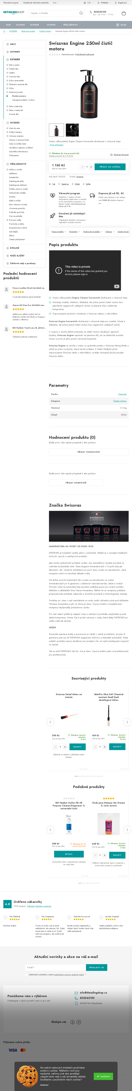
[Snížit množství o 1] (82, 167)
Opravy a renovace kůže (19, 140)
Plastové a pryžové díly (18, 84)
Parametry (73, 231)
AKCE (13, 44)
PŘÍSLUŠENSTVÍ (18, 164)
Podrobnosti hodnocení (84, 54)
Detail (69, 854)
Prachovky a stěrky (16, 224)
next (127, 722)
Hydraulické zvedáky (17, 193)
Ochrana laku (14, 76)
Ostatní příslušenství (17, 239)
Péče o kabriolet (15, 106)
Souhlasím (105, 1076)
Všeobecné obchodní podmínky (36, 2)
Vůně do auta (14, 128)
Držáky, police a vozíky (18, 189)
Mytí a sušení (14, 65)
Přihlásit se (96, 967)
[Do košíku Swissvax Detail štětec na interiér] (77, 746)
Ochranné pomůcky (17, 208)
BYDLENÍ (14, 248)
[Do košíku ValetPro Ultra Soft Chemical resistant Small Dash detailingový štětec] (117, 746)
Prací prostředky (15, 216)
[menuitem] (8, 25)
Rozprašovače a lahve (18, 228)
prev (50, 722)
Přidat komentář (76, 482)
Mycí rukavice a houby (18, 204)
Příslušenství (14, 155)
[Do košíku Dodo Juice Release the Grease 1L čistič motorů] (117, 855)
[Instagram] (79, 1022)
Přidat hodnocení (89, 452)
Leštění (12, 72)
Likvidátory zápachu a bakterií (21, 147)
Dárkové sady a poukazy (22, 263)
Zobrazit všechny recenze (39, 906)
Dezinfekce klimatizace (18, 151)
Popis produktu (58, 231)
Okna (11, 88)
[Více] (121, 25)
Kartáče (12, 196)
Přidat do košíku (110, 167)
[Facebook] (73, 1022)
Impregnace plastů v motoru (23, 100)
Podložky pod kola (16, 212)
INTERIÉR (14, 122)
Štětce (11, 235)
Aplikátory (13, 173)
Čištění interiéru (15, 132)
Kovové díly (14, 114)
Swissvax (79, 176)
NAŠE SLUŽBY (17, 255)
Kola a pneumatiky (16, 80)
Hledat (81, 13)
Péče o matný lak (16, 110)
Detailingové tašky (16, 181)
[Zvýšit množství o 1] (91, 167)
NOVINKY (15, 51)
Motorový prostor (16, 92)
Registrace (122, 2)
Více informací (56, 144)
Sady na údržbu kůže (17, 144)
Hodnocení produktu (91, 231)
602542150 (99, 12)
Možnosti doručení (121, 154)
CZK (89, 2)
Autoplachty (14, 177)
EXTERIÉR (15, 59)
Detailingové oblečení (18, 185)
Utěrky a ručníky (15, 169)
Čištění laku (13, 69)
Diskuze (109, 231)
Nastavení (44, 1085)
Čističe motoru (19, 96)
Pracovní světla (15, 220)
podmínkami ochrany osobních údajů (69, 974)
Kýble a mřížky (15, 200)
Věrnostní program (11, 2)
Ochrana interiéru (16, 136)
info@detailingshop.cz (93, 993)
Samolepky (13, 231)
